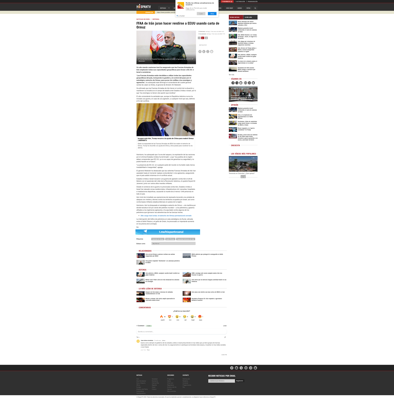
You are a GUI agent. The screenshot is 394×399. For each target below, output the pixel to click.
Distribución (240, 1)
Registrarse (239, 380)
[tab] (236, 17)
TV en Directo (226, 1)
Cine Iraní (170, 382)
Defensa (155, 19)
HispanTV (143, 7)
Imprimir (204, 45)
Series (169, 380)
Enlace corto (140, 244)
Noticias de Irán (143, 19)
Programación (253, 1)
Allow (212, 14)
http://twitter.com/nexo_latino (166, 12)
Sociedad (154, 378)
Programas (170, 378)
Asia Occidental (141, 380)
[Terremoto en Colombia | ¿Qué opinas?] (243, 164)
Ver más (231, 75)
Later (201, 14)
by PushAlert (181, 16)
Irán (137, 378)
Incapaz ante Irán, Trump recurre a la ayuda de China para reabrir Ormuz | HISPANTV (166, 139)
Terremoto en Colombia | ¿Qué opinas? (242, 173)
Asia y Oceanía (140, 382)
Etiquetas (139, 239)
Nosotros (185, 380)
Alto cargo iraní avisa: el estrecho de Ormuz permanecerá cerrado (166, 215)
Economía (155, 380)
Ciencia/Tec (155, 382)
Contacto (185, 382)
